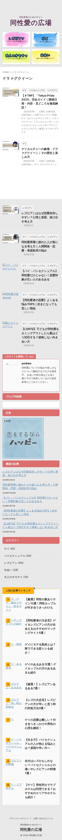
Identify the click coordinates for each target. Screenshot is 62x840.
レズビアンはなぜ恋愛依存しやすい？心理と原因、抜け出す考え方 (39, 217)
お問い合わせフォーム (43, 818)
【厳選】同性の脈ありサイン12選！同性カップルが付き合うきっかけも (40, 603)
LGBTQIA (50, 111)
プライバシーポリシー (19, 818)
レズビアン (32, 128)
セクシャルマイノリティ (39, 118)
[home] (23, 387)
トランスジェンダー (43, 121)
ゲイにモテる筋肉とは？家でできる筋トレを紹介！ (40, 648)
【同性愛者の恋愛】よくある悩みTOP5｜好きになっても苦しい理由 (39, 304)
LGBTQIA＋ (27, 114)
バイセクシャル (29, 125)
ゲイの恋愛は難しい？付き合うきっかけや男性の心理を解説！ (40, 724)
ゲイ (23, 118)
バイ (56, 121)
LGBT (42, 111)
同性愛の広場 (31, 23)
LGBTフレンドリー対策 (45, 114)
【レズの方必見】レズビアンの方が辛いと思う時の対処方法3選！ (40, 704)
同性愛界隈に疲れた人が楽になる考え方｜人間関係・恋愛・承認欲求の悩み (39, 246)
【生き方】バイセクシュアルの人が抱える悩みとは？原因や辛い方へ (40, 744)
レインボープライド (47, 125)
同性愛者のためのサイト (31, 824)
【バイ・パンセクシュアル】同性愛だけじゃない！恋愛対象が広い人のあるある (39, 275)
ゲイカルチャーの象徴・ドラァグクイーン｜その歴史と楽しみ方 (39, 152)
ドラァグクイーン (48, 164)
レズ (23, 128)
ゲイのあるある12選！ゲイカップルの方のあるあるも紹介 (40, 668)
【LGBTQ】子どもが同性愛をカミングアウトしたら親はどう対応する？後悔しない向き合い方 (30, 525)
